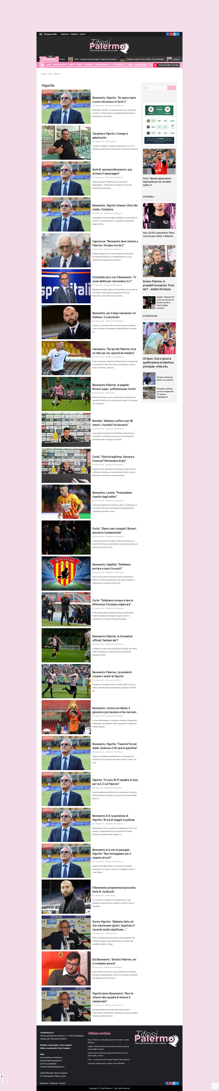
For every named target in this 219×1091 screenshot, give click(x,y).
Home (48, 65)
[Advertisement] (109, 16)
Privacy (1, 1079)
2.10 (165, 121)
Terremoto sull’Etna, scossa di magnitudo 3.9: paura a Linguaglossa (165, 392)
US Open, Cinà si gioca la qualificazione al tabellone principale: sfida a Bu (158, 362)
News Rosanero (59, 65)
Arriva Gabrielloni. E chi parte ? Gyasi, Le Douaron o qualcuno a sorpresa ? (158, 181)
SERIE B (71, 65)
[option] (159, 170)
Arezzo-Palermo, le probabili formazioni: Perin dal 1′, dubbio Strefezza (133, 59)
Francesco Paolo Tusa (114, 680)
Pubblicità (74, 34)
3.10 (159, 121)
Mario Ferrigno (111, 141)
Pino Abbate (111, 393)
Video (130, 65)
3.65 (153, 121)
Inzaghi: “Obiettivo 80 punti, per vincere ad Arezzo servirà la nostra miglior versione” (165, 302)
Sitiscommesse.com (160, 139)
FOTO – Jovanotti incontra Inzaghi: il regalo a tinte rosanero (109, 1059)
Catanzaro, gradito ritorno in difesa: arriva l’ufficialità (80, 59)
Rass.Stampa (140, 65)
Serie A (79, 65)
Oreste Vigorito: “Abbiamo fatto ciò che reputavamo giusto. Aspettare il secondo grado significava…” (113, 925)
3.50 (153, 127)
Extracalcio (118, 65)
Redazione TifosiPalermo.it (115, 105)
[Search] (151, 65)
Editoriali (89, 65)
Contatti (82, 34)
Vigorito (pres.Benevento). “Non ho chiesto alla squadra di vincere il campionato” (112, 997)
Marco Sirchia (111, 895)
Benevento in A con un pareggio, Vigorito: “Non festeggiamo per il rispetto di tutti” (111, 853)
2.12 (165, 127)
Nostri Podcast (102, 65)
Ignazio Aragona (60, 1073)
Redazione (65, 34)
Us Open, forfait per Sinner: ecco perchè (165, 378)
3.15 (159, 127)
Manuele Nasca (112, 933)
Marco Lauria (60, 1076)
